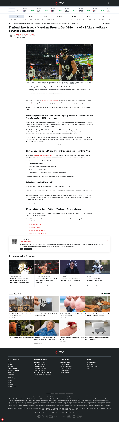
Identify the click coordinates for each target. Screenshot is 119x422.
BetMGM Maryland (34, 227)
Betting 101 (90, 364)
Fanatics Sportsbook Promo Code (42, 374)
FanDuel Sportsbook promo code (42, 155)
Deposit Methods (64, 372)
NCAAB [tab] (103, 16)
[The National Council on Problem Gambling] (77, 416)
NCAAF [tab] (60, 16)
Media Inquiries (12, 374)
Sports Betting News (23, 23)
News (15, 23)
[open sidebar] (10, 3)
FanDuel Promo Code (39, 370)
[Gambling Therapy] (49, 416)
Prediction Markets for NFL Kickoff (86, 20)
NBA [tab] (75, 16)
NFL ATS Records (12, 386)
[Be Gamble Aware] (59, 416)
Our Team (10, 366)
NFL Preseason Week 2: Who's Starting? (33, 20)
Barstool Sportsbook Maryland (37, 230)
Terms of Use (62, 393)
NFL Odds (10, 381)
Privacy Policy (54, 393)
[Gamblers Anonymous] (69, 416)
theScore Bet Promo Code (40, 364)
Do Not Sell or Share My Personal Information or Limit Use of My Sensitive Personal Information (59, 412)
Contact (10, 364)
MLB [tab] (32, 16)
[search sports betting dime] (108, 3)
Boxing (64, 276)
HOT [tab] (17, 17)
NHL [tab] (89, 16)
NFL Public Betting (12, 384)
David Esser (19, 34)
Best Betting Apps (64, 370)
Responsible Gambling (13, 370)
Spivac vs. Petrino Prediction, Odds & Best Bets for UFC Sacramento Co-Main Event (46, 280)
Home (10, 23)
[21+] (39, 416)
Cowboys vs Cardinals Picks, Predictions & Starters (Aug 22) (95, 279)
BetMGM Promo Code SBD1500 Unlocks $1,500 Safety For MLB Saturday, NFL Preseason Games (19, 280)
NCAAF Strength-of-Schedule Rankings (109, 20)
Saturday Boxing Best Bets (66, 20)
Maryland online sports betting (49, 100)
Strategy (89, 368)
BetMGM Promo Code (39, 362)
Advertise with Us (12, 368)
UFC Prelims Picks (51, 20)
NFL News (89, 276)
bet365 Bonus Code (39, 366)
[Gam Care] (43, 416)
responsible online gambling (49, 405)
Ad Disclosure (106, 23)
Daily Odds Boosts (14, 20)
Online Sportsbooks (65, 362)
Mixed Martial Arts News (43, 276)
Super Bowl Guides (91, 362)
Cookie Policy (69, 393)
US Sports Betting (64, 364)
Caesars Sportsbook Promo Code (42, 372)
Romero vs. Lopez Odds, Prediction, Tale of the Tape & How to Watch (71, 279)
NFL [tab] (46, 16)
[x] (107, 240)
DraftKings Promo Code (40, 368)
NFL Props (10, 382)
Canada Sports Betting (66, 366)
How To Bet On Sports (92, 366)
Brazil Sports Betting (65, 368)
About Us (10, 362)
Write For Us (11, 372)
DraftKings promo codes (35, 224)
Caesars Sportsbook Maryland (37, 233)
